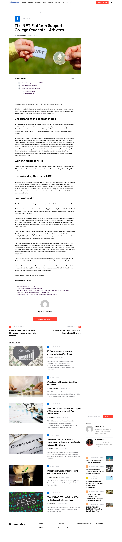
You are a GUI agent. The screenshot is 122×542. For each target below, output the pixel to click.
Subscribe (101, 2)
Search (107, 416)
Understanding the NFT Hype (27, 286)
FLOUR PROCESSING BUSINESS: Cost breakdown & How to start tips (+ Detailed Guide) (94, 497)
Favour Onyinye (53, 477)
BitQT (42, 113)
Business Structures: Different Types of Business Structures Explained (95, 471)
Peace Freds (52, 417)
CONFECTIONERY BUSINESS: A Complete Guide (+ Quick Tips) (94, 509)
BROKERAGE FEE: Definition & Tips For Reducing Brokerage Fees (63, 498)
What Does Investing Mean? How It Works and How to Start (63, 472)
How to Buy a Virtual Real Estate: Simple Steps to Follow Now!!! (37, 294)
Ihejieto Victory (99, 440)
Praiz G (51, 357)
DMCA (41, 528)
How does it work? (30, 91)
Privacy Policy (99, 523)
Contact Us (61, 523)
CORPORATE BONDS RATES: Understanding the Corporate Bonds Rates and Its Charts (63, 442)
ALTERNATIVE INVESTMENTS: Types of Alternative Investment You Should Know (64, 411)
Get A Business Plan (63, 528)
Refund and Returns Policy (84, 523)
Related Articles (29, 93)
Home (16, 12)
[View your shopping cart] (92, 2)
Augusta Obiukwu (21, 35)
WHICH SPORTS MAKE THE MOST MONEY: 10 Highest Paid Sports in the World (43, 290)
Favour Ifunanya (99, 426)
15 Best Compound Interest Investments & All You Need (59, 352)
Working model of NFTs (29, 85)
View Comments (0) (44, 319)
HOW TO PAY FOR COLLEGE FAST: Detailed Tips (33, 292)
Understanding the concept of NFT (32, 83)
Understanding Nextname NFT (31, 88)
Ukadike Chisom (53, 448)
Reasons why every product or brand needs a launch (95, 461)
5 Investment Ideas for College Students (30, 288)
